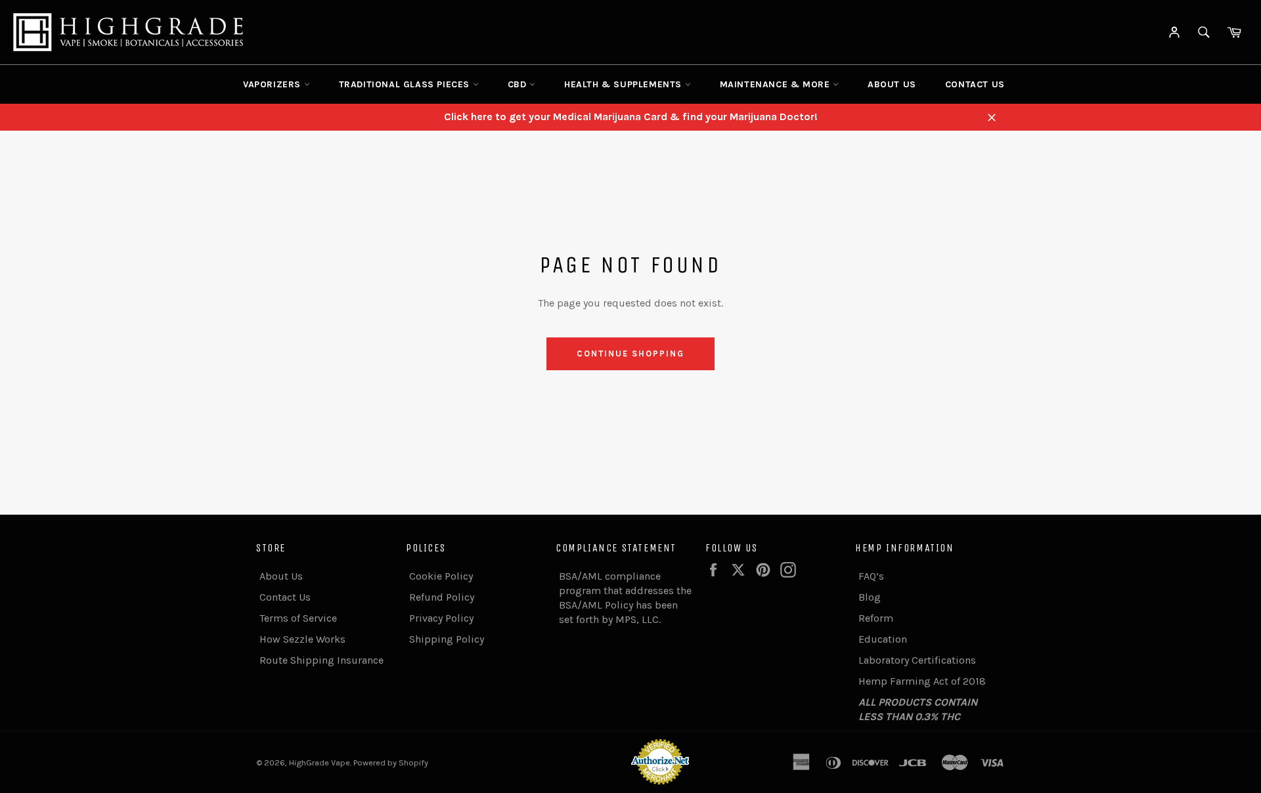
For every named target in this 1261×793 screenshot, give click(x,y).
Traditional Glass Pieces (406, 84)
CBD (518, 84)
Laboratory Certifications (917, 660)
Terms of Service (298, 618)
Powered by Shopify (390, 762)
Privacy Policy (441, 618)
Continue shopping (630, 353)
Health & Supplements (624, 84)
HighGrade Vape (319, 762)
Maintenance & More (776, 84)
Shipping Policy (446, 639)
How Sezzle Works (302, 639)
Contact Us (975, 84)
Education (882, 639)
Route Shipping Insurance (321, 660)
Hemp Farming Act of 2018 (922, 681)
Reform (875, 618)
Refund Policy (441, 597)
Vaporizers (273, 84)
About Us (892, 84)
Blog (869, 597)
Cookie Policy (441, 576)
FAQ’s (871, 576)
